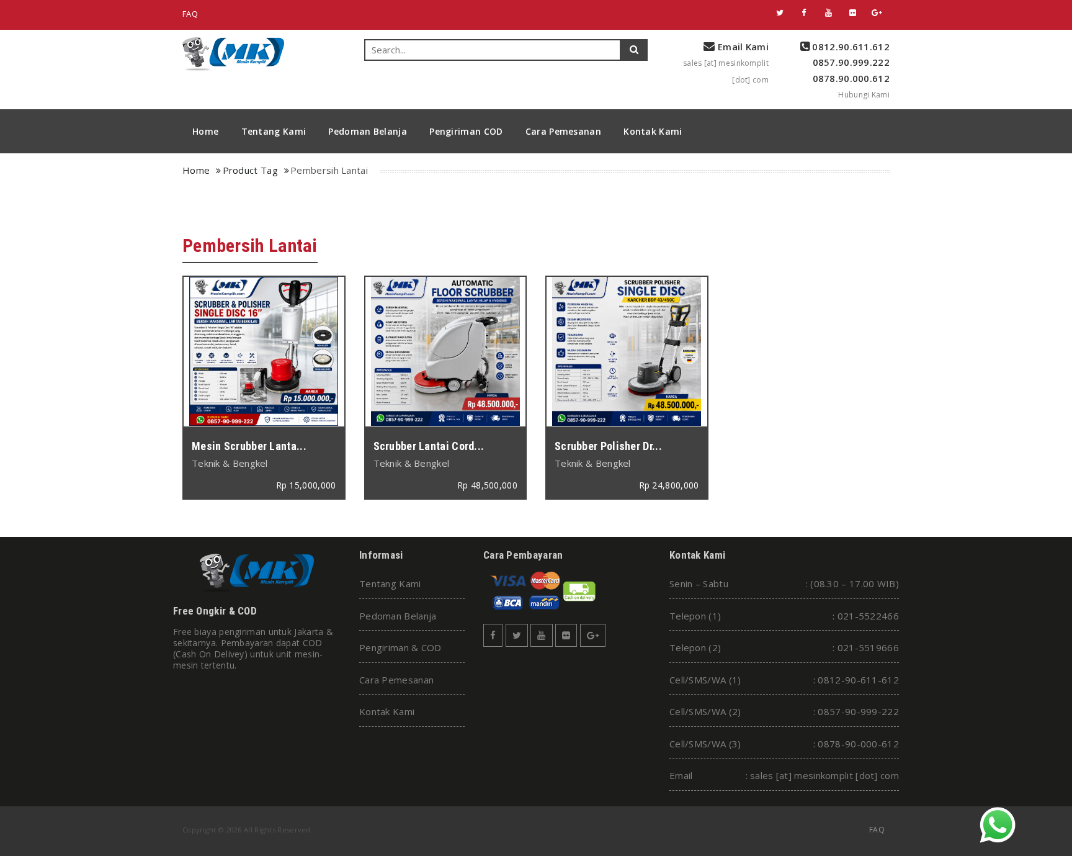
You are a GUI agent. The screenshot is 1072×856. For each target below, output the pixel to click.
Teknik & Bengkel (230, 463)
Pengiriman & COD (400, 647)
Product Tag (250, 170)
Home (205, 131)
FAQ (190, 13)
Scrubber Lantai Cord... (429, 446)
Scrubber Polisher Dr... (608, 446)
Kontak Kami (652, 131)
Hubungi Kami (864, 94)
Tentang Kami (273, 131)
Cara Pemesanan (563, 131)
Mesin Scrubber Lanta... (249, 446)
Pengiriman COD (465, 131)
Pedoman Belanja (367, 131)
